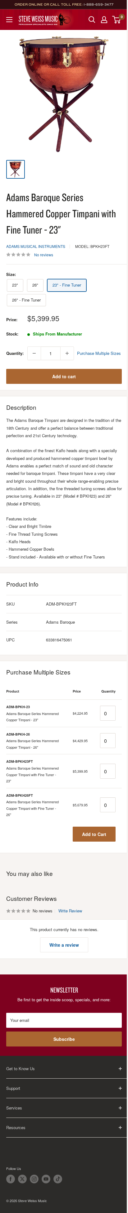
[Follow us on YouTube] (46, 1179)
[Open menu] (9, 19)
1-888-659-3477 (98, 4)
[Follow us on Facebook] (10, 1179)
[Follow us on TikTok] (57, 1179)
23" (15, 285)
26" (35, 285)
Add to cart (64, 376)
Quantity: (15, 353)
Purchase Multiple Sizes (99, 353)
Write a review (64, 945)
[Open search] (92, 19)
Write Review (70, 911)
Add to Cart (94, 834)
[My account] (104, 19)
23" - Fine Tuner (67, 285)
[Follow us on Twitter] (22, 1179)
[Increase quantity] (67, 353)
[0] (117, 19)
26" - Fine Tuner (26, 300)
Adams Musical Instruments (35, 246)
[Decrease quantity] (34, 353)
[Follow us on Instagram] (34, 1179)
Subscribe (64, 1039)
